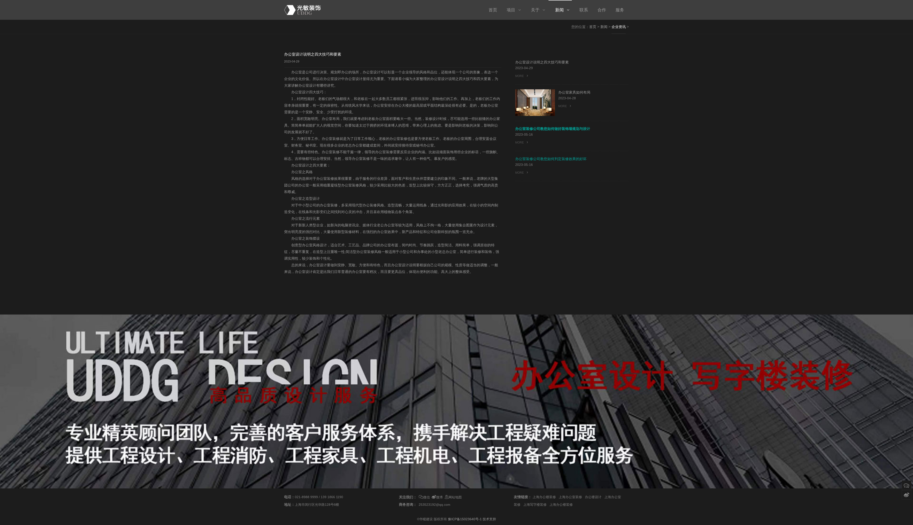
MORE (519, 76)
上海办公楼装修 (544, 497)
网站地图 (455, 497)
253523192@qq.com (434, 504)
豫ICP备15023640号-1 (465, 519)
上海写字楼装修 (535, 504)
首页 (592, 27)
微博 (439, 497)
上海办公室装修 (570, 497)
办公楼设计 (593, 497)
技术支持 (489, 519)
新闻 (603, 27)
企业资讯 (619, 27)
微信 (426, 497)
